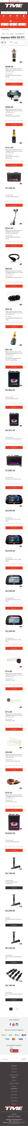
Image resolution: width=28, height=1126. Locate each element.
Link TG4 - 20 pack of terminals (12, 761)
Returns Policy (14, 1098)
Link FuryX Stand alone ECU (11, 399)
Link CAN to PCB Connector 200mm (13, 277)
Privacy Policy (14, 1094)
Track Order (14, 1072)
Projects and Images (14, 1083)
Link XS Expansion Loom (11, 801)
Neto (19, 1123)
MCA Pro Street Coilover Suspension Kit (13, 994)
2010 (7, 34)
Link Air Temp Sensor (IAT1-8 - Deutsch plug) (12, 157)
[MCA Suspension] (20, 868)
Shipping (14, 1104)
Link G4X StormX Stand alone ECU (13, 439)
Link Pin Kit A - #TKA (10, 680)
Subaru (12, 34)
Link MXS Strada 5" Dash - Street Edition (13, 640)
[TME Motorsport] (14, 5)
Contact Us (14, 1086)
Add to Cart (14, 84)
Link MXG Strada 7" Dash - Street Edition (13, 560)
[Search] (25, 12)
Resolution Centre (14, 1075)
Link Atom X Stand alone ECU (12, 196)
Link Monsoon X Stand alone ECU (13, 479)
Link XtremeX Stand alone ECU (12, 842)
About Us (14, 1080)
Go (14, 27)
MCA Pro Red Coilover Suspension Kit (13, 920)
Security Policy (14, 1101)
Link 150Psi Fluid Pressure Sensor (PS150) (13, 76)
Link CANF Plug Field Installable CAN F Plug (13, 318)
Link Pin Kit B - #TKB (10, 720)
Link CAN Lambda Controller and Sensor (12, 238)
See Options (14, 888)
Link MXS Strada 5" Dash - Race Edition (12, 600)
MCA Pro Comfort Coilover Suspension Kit (11, 882)
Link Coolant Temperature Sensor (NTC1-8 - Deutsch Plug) (13, 359)
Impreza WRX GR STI (19, 34)
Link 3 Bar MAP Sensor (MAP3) (12, 116)
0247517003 (15, 1)
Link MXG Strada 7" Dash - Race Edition (12, 520)
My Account (14, 1068)
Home (3, 34)
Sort (11, 42)
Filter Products (5, 29)
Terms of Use (14, 1091)
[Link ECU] (20, 62)
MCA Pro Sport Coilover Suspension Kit (13, 957)
